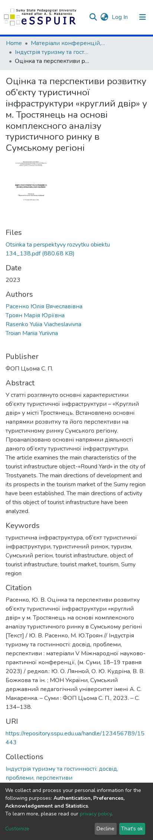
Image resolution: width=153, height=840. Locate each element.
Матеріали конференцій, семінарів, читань (68, 43)
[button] (104, 17)
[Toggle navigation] (142, 17)
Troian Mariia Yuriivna (32, 333)
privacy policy (95, 813)
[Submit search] (93, 17)
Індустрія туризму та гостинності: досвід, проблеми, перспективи (52, 52)
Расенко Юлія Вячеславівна (44, 306)
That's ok (132, 828)
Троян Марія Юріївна (35, 315)
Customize (17, 828)
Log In (120, 17)
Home (14, 43)
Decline (105, 828)
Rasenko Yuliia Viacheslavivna (43, 324)
